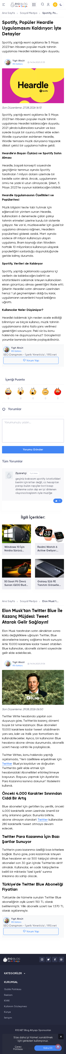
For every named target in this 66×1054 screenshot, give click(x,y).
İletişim (8, 1018)
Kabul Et (47, 1048)
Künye (7, 1012)
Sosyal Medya (28, 13)
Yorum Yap (32, 360)
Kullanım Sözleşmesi (15, 1006)
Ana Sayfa (8, 13)
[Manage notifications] (58, 1046)
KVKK (7, 1001)
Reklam (8, 995)
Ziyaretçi (20, 473)
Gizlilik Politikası (12, 989)
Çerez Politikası (18, 1048)
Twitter (7, 763)
